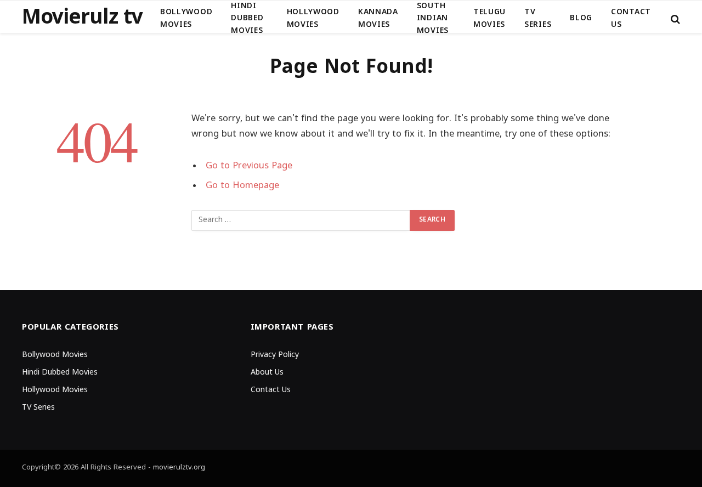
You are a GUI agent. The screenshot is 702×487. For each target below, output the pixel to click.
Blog (581, 18)
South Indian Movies (433, 19)
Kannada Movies (378, 18)
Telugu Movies (489, 18)
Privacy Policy (275, 355)
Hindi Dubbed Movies (247, 19)
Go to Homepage (242, 185)
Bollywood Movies (186, 18)
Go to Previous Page (249, 166)
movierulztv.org (179, 467)
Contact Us (631, 18)
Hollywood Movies (313, 18)
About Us (267, 372)
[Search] (674, 19)
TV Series (537, 18)
